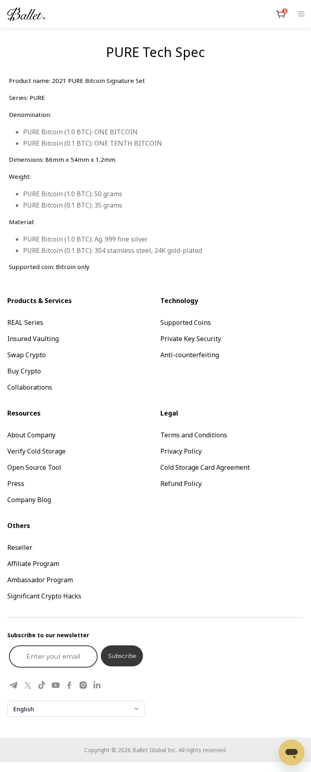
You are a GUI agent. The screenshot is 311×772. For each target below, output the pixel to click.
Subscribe (122, 656)
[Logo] (26, 14)
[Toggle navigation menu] (301, 14)
